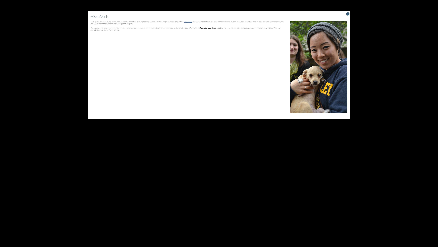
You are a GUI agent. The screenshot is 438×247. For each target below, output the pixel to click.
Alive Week (188, 22)
